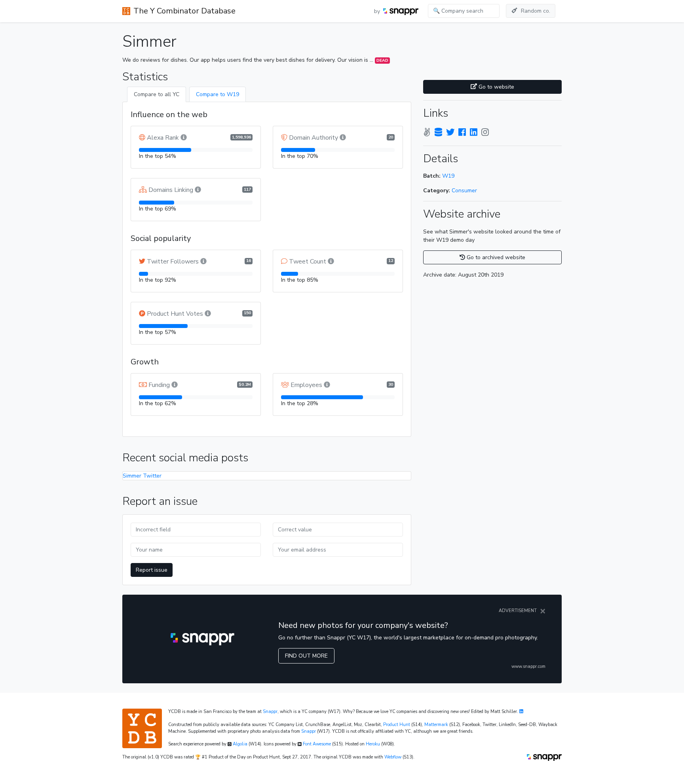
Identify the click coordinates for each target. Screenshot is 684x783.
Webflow (392, 757)
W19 (448, 176)
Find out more (306, 656)
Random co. (535, 11)
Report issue (151, 570)
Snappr (270, 712)
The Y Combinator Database (184, 11)
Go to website (495, 87)
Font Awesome (317, 744)
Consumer (464, 190)
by (378, 11)
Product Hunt (396, 725)
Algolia (240, 744)
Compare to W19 (217, 94)
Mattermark (436, 725)
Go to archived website (495, 257)
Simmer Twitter (142, 476)
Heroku (373, 744)
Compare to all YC (156, 94)
